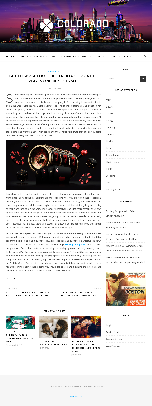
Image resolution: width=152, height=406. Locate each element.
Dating (126, 56)
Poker (97, 56)
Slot (85, 56)
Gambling (70, 56)
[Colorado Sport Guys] (76, 25)
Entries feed (112, 332)
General (110, 134)
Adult (24, 56)
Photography (112, 161)
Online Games (113, 154)
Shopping (110, 175)
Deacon (12, 278)
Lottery (111, 56)
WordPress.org (114, 345)
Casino (54, 56)
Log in (109, 325)
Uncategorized (113, 189)
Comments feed (114, 338)
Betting (39, 56)
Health (109, 141)
